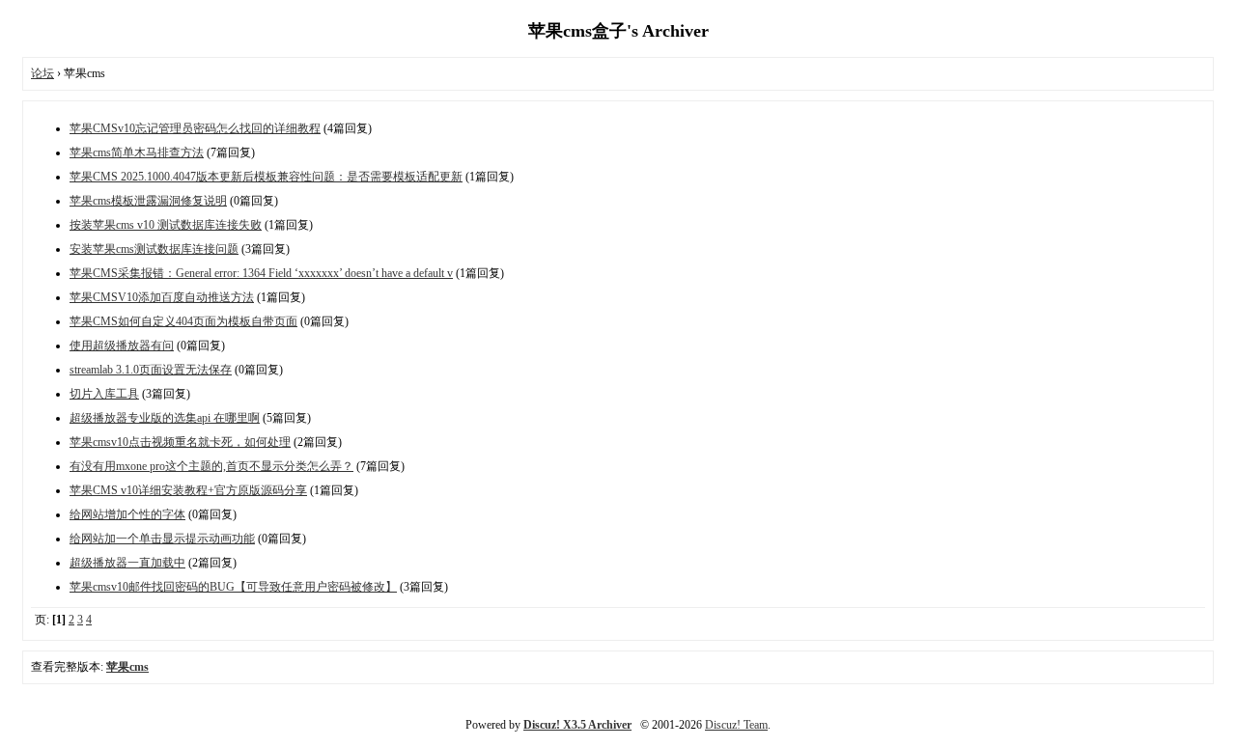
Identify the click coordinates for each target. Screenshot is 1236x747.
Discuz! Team (736, 725)
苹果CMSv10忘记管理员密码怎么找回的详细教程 (195, 128)
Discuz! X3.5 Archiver (577, 725)
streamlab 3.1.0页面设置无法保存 (151, 369)
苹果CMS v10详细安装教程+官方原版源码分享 (188, 490)
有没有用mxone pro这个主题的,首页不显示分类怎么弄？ (211, 466)
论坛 (42, 73)
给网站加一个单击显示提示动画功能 (162, 538)
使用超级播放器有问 (122, 345)
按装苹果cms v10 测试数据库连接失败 (166, 225)
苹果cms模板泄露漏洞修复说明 (148, 201)
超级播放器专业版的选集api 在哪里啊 (165, 418)
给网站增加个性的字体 (127, 514)
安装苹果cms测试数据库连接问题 (154, 249)
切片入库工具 (104, 394)
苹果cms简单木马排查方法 (137, 152)
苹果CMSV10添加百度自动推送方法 (162, 297)
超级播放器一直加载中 (127, 562)
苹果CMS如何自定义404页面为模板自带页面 (183, 321)
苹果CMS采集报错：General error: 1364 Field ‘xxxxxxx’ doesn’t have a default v (261, 273)
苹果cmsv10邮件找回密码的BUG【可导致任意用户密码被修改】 (233, 587)
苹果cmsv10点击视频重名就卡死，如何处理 (180, 442)
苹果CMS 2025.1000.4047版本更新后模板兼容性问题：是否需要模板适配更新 (266, 176)
